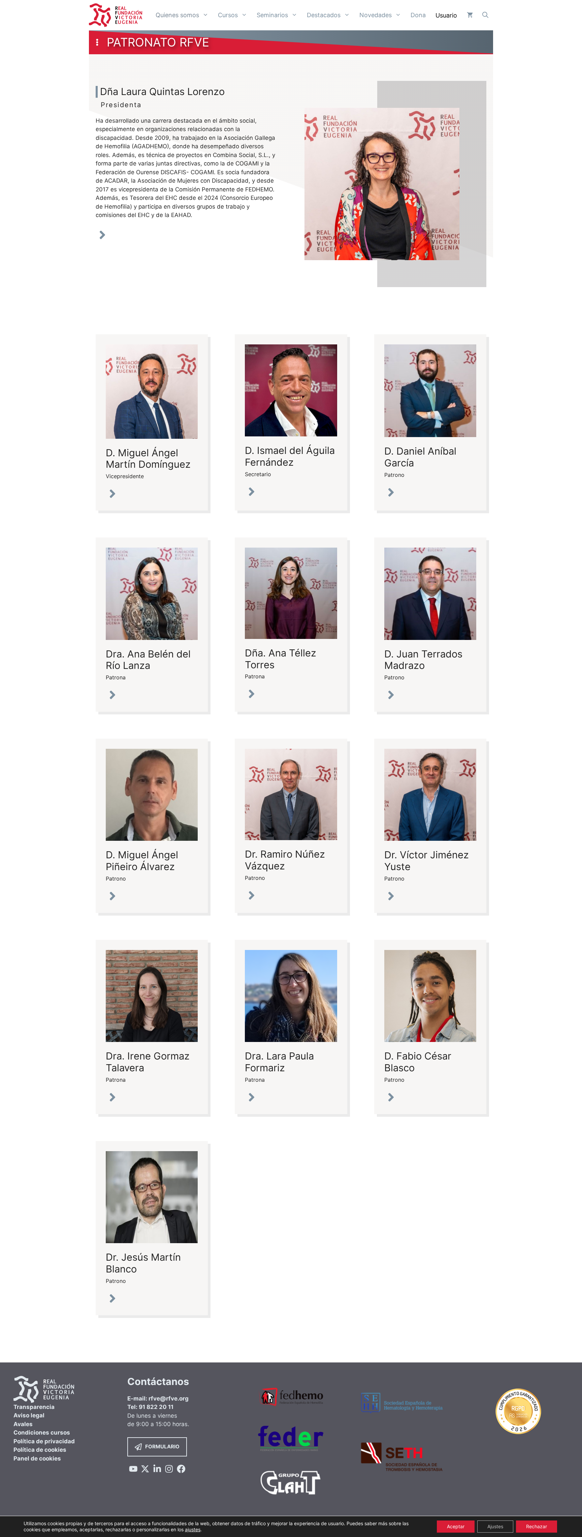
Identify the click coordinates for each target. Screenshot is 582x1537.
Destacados (324, 15)
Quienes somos (177, 15)
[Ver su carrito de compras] (470, 15)
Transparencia (34, 1407)
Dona (418, 15)
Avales (23, 1424)
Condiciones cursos (41, 1432)
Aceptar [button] (455, 1526)
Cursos (228, 15)
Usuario (446, 15)
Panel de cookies (37, 1458)
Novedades (375, 15)
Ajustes (495, 1526)
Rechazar (536, 1526)
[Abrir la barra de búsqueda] (485, 15)
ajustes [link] (192, 1529)
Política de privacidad (44, 1441)
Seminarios (272, 15)
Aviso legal (28, 1415)
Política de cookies (39, 1449)
